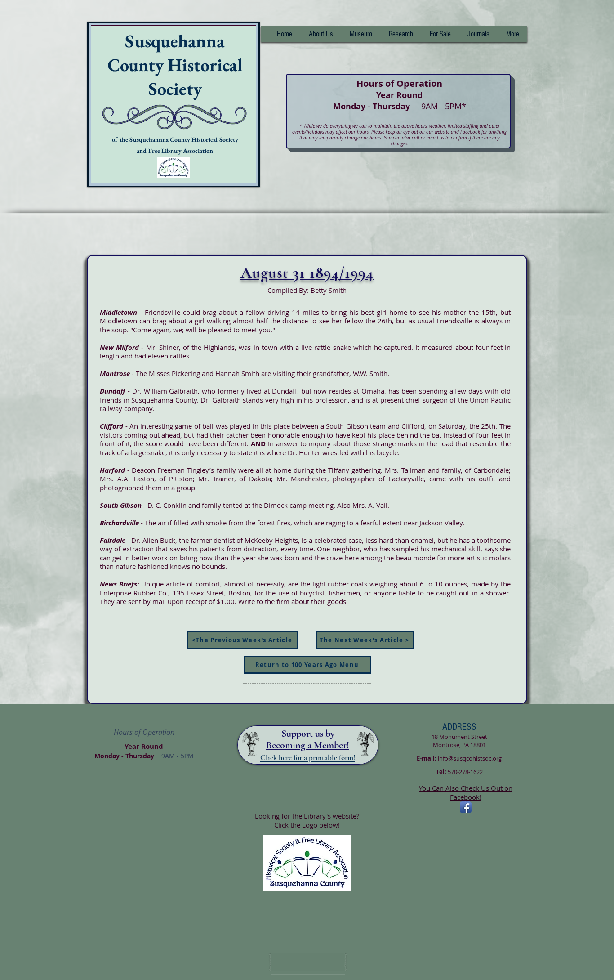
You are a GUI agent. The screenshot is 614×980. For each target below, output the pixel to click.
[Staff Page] (308, 962)
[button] (400, 34)
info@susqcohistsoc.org (470, 758)
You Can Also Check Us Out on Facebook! (465, 792)
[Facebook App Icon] (466, 807)
